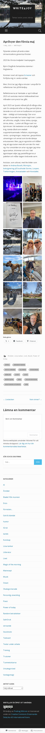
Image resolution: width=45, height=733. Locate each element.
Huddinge (34, 370)
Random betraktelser (12, 613)
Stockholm (7, 632)
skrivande (7, 626)
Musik (30, 356)
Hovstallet (34, 171)
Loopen (35, 168)
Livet (25, 356)
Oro (19, 379)
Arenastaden (21, 171)
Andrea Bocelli (16, 165)
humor (6, 521)
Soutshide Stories (13, 384)
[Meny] (6, 30)
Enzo (5, 503)
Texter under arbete (11, 644)
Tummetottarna (9, 662)
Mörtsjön (27, 165)
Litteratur (7, 552)
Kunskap (6, 540)
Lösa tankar (19, 356)
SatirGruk (7, 619)
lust (26, 375)
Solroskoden (31, 379)
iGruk (5, 528)
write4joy (22, 8)
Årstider (11, 356)
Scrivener (28, 75)
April (7, 365)
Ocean (5, 583)
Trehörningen (9, 171)
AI (4, 485)
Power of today (9, 607)
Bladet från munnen (11, 497)
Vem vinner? (36, 399)
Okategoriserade (10, 589)
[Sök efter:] (22, 462)
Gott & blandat (9, 515)
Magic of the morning (12, 564)
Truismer (7, 656)
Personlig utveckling (11, 595)
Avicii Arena (10, 370)
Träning (6, 650)
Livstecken (8, 399)
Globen (23, 370)
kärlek (8, 375)
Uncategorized (9, 668)
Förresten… (7, 509)
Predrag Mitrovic (21, 711)
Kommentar (34, 435)
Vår (26, 384)
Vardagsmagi (8, 675)
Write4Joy (18, 45)
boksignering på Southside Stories (17, 168)
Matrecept (7, 570)
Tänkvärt (7, 638)
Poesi (5, 601)
